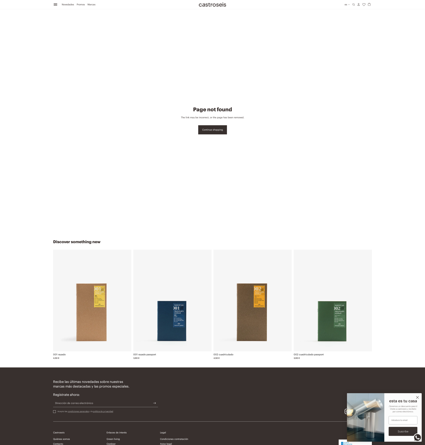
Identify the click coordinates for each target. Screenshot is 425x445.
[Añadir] (126, 346)
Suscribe (403, 431)
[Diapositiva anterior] (58, 300)
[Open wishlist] (364, 4)
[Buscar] (353, 4)
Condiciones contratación (174, 439)
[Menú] (55, 4)
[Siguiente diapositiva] (126, 300)
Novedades (68, 4)
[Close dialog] (417, 397)
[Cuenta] (358, 4)
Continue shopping (212, 129)
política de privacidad (103, 411)
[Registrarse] (154, 403)
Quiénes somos (61, 439)
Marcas (91, 4)
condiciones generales (78, 411)
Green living (113, 439)
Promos (81, 4)
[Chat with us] (417, 437)
